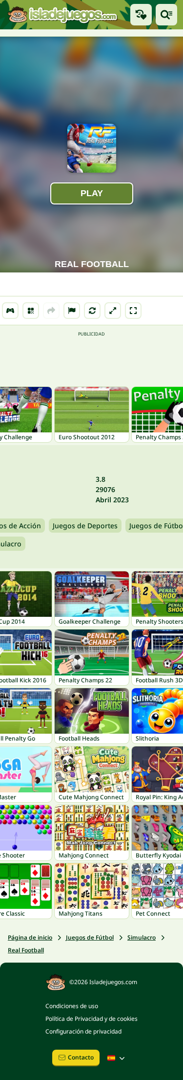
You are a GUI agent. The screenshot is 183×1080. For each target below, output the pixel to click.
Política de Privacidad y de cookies (91, 1018)
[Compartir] (51, 310)
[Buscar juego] (166, 14)
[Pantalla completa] (133, 310)
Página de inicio (30, 937)
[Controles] (10, 310)
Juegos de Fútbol (90, 937)
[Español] (117, 1058)
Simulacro (141, 937)
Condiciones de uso (71, 1006)
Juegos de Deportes (85, 525)
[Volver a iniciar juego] (92, 310)
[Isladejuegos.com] (62, 15)
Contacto (81, 1057)
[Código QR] (30, 310)
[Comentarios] (71, 310)
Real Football (26, 950)
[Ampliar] (112, 310)
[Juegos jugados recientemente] (141, 14)
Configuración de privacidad (83, 1031)
